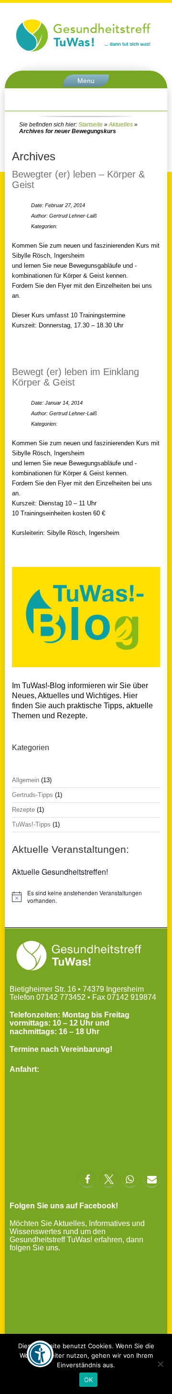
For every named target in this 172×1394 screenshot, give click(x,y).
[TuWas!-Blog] (86, 668)
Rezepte (23, 809)
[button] (87, 1179)
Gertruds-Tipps (32, 794)
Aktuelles (121, 124)
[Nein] (160, 1364)
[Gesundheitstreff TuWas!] (86, 51)
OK (88, 1380)
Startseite (90, 124)
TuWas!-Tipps (31, 824)
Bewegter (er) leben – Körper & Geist (78, 179)
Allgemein (25, 780)
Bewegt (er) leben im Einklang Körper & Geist (75, 377)
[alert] (86, 897)
